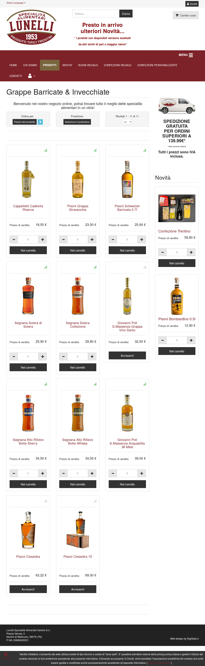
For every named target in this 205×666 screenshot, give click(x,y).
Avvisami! (127, 355)
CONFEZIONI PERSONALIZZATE (157, 65)
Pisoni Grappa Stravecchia (77, 207)
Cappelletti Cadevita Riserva (28, 207)
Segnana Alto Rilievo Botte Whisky (77, 441)
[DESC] (40, 122)
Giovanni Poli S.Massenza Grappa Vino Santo (127, 326)
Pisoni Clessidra (28, 556)
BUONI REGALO (88, 65)
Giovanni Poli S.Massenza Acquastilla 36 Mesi (127, 443)
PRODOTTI (49, 65)
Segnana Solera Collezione (77, 324)
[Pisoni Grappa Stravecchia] (77, 179)
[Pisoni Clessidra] (28, 530)
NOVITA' (67, 65)
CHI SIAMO (30, 65)
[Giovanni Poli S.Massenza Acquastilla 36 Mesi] (127, 413)
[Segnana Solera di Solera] (28, 296)
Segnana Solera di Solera (28, 324)
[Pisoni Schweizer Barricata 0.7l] (127, 179)
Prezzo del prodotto (24, 121)
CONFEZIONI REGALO (117, 65)
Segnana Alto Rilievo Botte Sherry (28, 441)
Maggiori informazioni (159, 662)
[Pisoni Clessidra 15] (77, 530)
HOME (13, 65)
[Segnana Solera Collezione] (77, 296)
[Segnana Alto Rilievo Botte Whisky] (77, 413)
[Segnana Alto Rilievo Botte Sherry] (28, 413)
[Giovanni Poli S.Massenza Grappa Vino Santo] (127, 296)
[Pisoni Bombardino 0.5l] (177, 296)
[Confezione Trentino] (177, 208)
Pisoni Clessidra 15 (77, 556)
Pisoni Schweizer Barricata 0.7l (127, 207)
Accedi (193, 3)
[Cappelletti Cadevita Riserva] (28, 179)
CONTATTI (15, 76)
